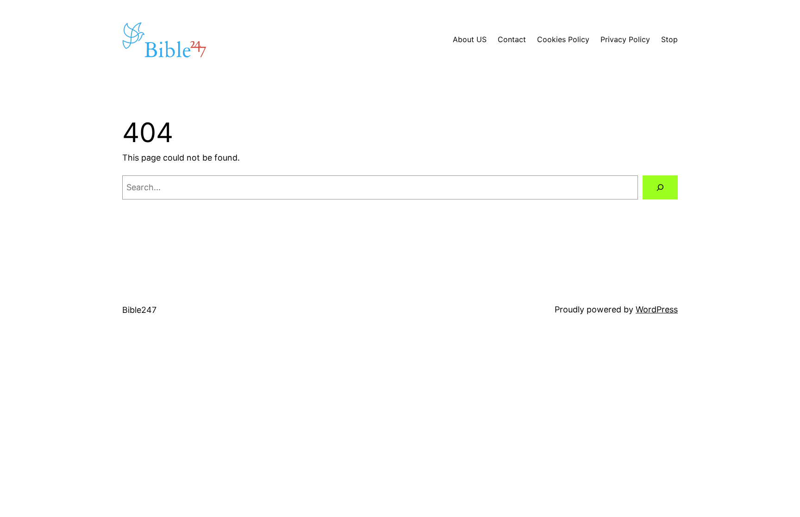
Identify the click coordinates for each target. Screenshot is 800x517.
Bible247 (139, 310)
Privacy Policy (625, 39)
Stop (669, 39)
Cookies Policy (563, 39)
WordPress (657, 309)
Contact (512, 39)
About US (470, 39)
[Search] (660, 187)
